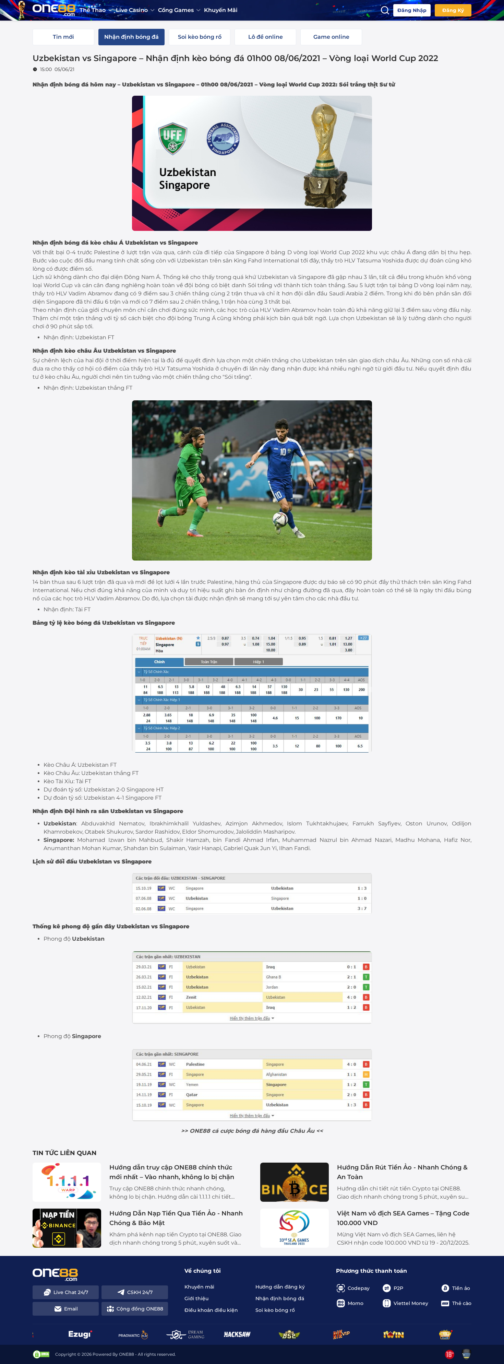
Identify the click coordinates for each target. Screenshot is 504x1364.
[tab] (63, 37)
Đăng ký (453, 10)
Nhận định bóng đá (60, 242)
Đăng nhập (412, 10)
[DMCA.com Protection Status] (41, 1354)
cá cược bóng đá (235, 1131)
